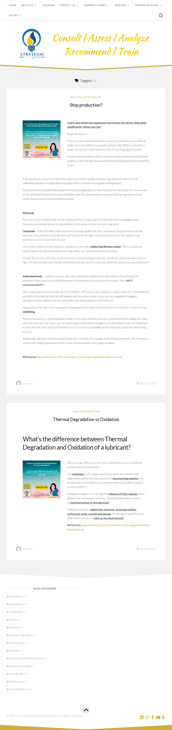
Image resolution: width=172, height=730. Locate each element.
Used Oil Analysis (19, 689)
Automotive (16, 596)
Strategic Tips (93, 97)
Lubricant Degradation (86, 411)
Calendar (48, 5)
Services (120, 5)
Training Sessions (146, 5)
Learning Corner (95, 5)
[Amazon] (163, 717)
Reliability (14, 650)
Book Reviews (17, 604)
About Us (27, 5)
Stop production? (86, 105)
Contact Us (67, 5)
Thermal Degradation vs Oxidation (86, 419)
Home (12, 5)
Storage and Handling (20, 666)
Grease (13, 619)
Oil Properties (17, 642)
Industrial (77, 97)
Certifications (17, 611)
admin (29, 383)
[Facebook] (152, 717)
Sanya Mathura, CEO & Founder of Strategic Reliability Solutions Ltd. (79, 356)
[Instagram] (147, 717)
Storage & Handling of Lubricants (26, 658)
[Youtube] (158, 717)
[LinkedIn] (142, 717)
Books (13, 15)
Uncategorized (17, 681)
